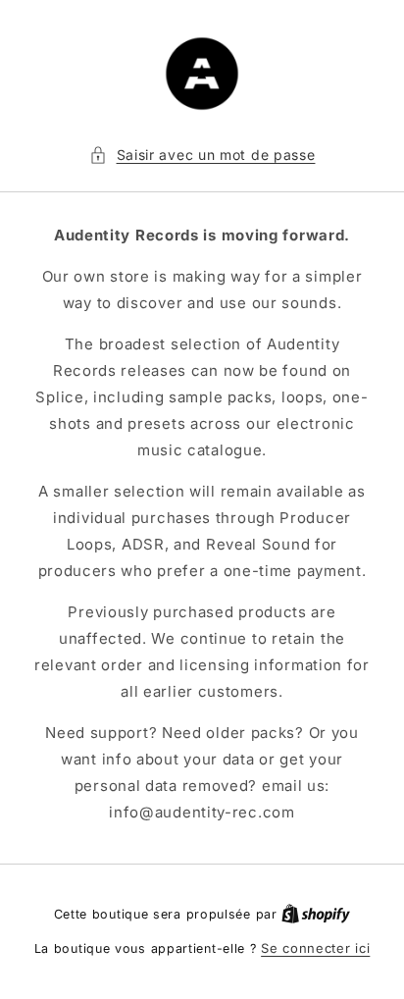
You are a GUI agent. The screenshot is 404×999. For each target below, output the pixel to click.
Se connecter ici (315, 948)
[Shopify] (315, 913)
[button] (202, 154)
